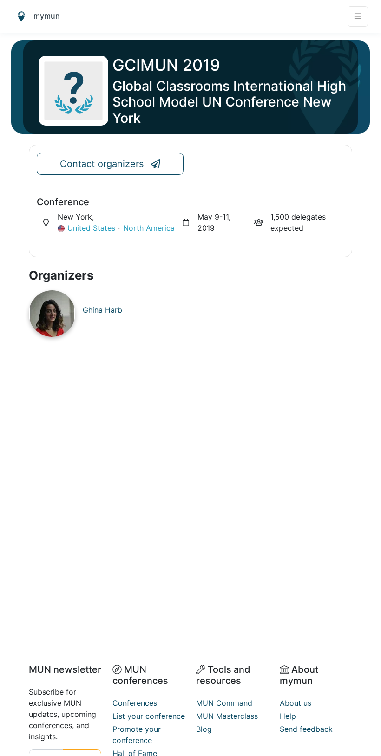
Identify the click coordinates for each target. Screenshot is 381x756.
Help (288, 716)
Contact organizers (102, 163)
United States (91, 228)
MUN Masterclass (227, 716)
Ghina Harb (102, 309)
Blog (204, 729)
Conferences (134, 703)
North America (149, 228)
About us (295, 703)
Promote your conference (136, 734)
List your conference (148, 716)
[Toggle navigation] (358, 16)
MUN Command (224, 703)
